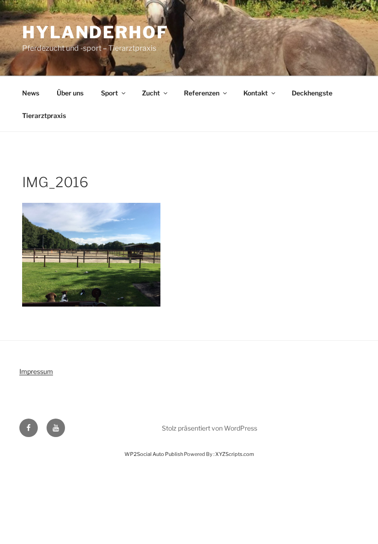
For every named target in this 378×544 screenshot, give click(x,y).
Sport (109, 93)
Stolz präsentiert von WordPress (209, 428)
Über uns (70, 93)
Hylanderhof (95, 32)
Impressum (36, 371)
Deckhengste (312, 93)
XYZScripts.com (234, 454)
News (30, 93)
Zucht (151, 93)
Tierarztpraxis (44, 115)
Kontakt (255, 93)
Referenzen (201, 93)
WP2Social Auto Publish (153, 454)
